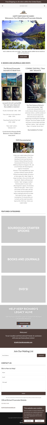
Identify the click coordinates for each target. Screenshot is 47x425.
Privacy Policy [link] (28, 397)
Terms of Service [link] (36, 397)
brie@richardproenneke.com (23, 342)
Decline (29, 420)
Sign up (41, 355)
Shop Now (23, 56)
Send (23, 393)
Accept (40, 420)
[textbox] (18, 355)
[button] (3, 6)
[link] (44, 6)
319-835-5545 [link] (23, 6)
